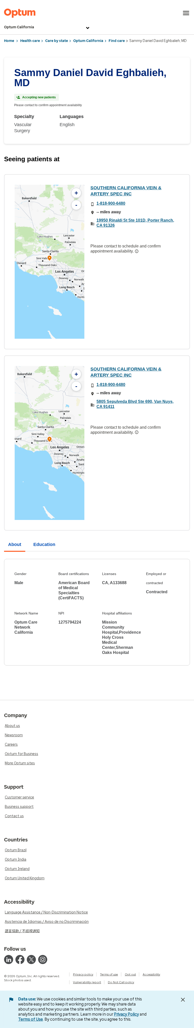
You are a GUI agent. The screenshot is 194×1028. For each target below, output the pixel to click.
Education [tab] (44, 544)
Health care (30, 41)
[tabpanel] (97, 612)
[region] (49, 262)
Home (9, 41)
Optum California (19, 27)
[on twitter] (31, 959)
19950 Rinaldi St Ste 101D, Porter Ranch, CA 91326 (135, 222)
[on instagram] (42, 959)
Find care (117, 41)
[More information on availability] (137, 251)
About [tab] (14, 544)
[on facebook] (20, 959)
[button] (49, 258)
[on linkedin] (8, 959)
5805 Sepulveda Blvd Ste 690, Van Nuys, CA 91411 (135, 404)
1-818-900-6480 (110, 203)
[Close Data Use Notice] (183, 1000)
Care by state (56, 41)
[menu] (186, 13)
